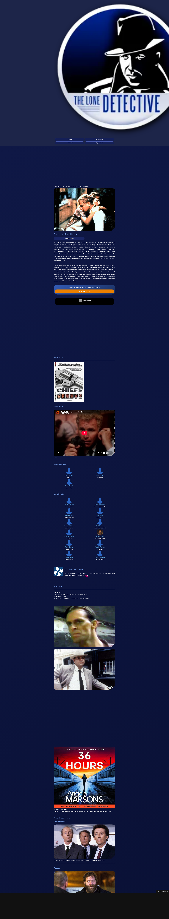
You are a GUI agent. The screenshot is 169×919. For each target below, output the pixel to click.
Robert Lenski (69, 486)
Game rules (70, 143)
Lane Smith (69, 558)
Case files (69, 139)
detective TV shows (69, 238)
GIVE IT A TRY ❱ (84, 291)
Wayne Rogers (69, 515)
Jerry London (69, 475)
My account (99, 143)
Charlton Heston (69, 505)
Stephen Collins (69, 536)
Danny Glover (100, 536)
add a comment (87, 300)
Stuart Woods (100, 475)
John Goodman (100, 558)
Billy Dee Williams (69, 526)
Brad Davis (100, 515)
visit (87, 575)
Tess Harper (69, 547)
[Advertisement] (84, 319)
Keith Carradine (100, 505)
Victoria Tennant (100, 547)
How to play (99, 139)
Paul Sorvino (100, 526)
